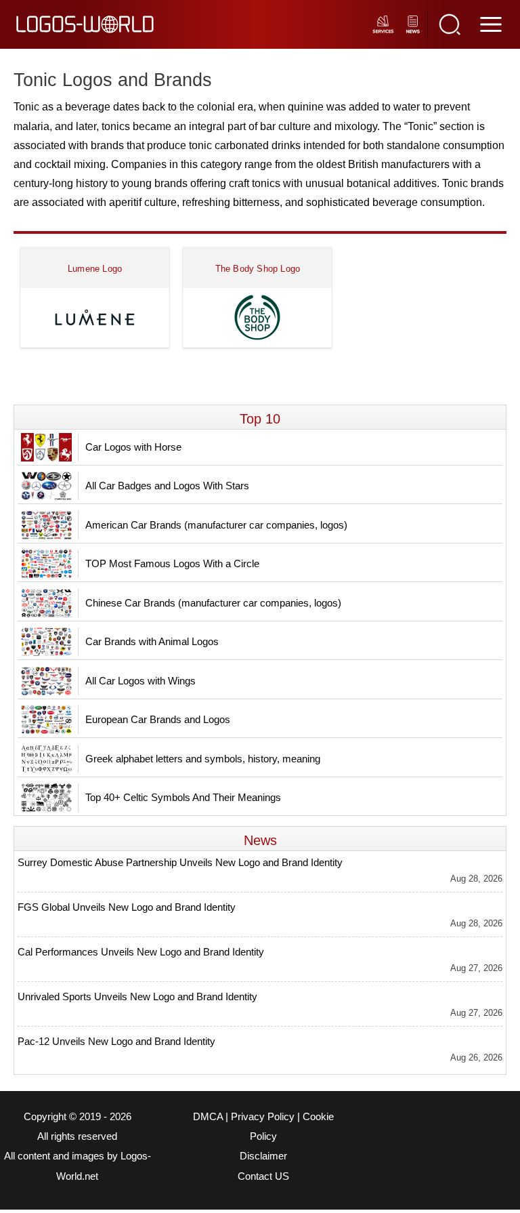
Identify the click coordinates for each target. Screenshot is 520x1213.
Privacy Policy (263, 1116)
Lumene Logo (95, 269)
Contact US (263, 1176)
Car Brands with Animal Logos (152, 641)
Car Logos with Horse (133, 447)
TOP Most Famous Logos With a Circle (172, 563)
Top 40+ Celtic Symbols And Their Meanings (183, 797)
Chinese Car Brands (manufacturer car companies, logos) (213, 603)
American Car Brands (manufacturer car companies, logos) (216, 525)
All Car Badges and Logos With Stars (167, 485)
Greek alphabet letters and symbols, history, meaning (202, 758)
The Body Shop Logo (258, 269)
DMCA (208, 1116)
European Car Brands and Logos (157, 719)
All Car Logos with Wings (140, 680)
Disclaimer (263, 1156)
